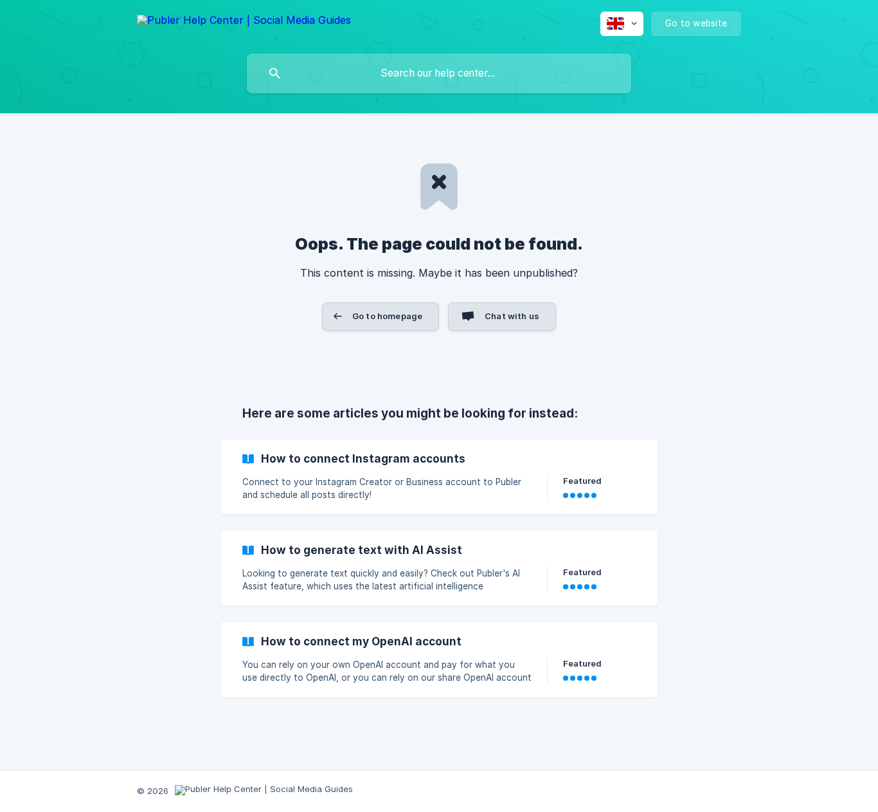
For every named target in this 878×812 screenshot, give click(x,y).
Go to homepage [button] (387, 316)
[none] (244, 22)
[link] (439, 476)
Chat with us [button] (512, 316)
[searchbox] (439, 73)
